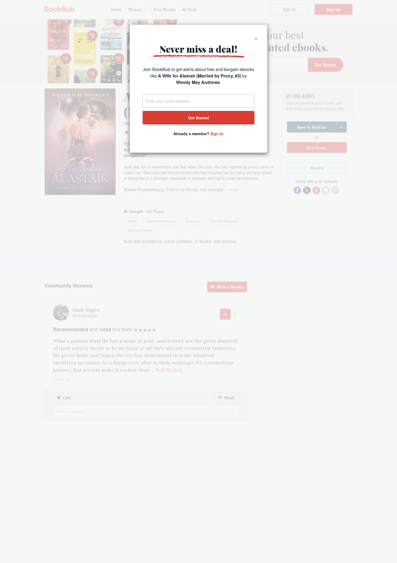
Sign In (217, 133)
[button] (256, 37)
